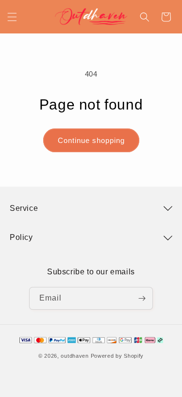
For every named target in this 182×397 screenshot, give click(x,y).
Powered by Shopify (117, 356)
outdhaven (74, 356)
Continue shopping (91, 140)
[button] (12, 17)
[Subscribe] (141, 298)
